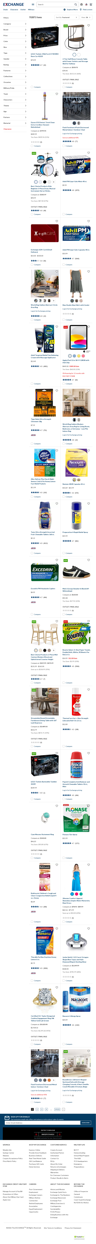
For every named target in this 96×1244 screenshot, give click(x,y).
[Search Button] (76, 4)
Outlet (23, 10)
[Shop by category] (33, 4)
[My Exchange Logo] (17, 4)
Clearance (14, 10)
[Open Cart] (91, 4)
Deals (5, 10)
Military (31, 10)
